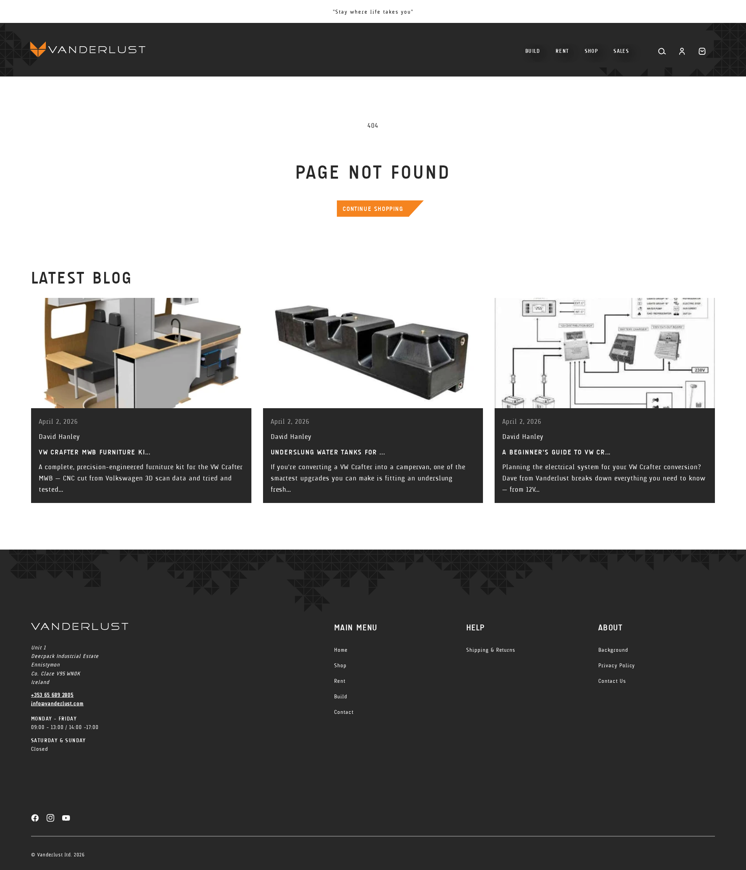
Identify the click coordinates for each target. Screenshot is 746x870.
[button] (591, 48)
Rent (339, 681)
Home (341, 650)
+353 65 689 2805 (52, 695)
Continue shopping (373, 208)
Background (613, 650)
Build (340, 696)
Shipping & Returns (490, 650)
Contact (344, 712)
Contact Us (612, 681)
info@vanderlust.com (57, 703)
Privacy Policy (616, 665)
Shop (340, 665)
